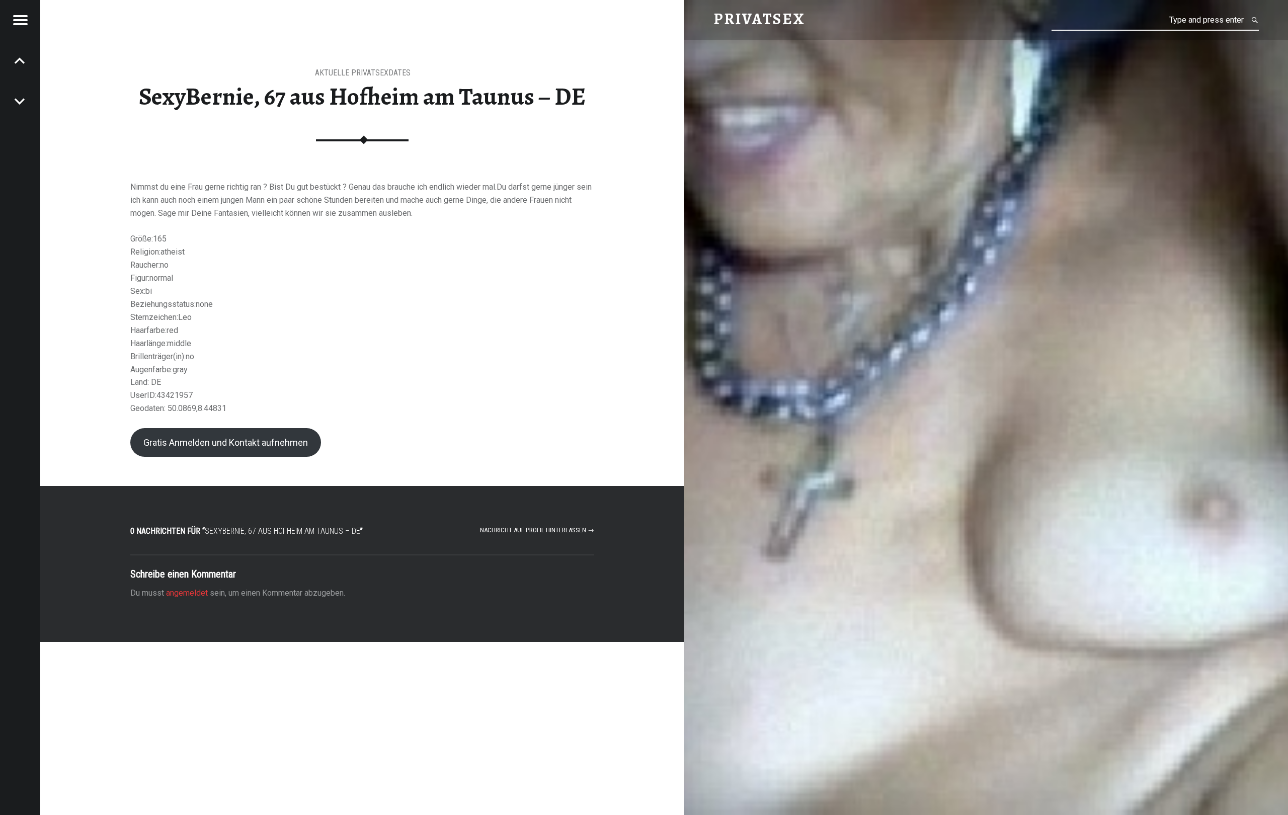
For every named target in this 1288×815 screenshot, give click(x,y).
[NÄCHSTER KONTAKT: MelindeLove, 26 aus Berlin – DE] (20, 60)
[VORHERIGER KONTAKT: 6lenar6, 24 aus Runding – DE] (20, 100)
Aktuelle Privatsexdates (363, 72)
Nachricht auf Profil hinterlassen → (537, 530)
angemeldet (187, 593)
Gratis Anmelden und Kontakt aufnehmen (225, 442)
